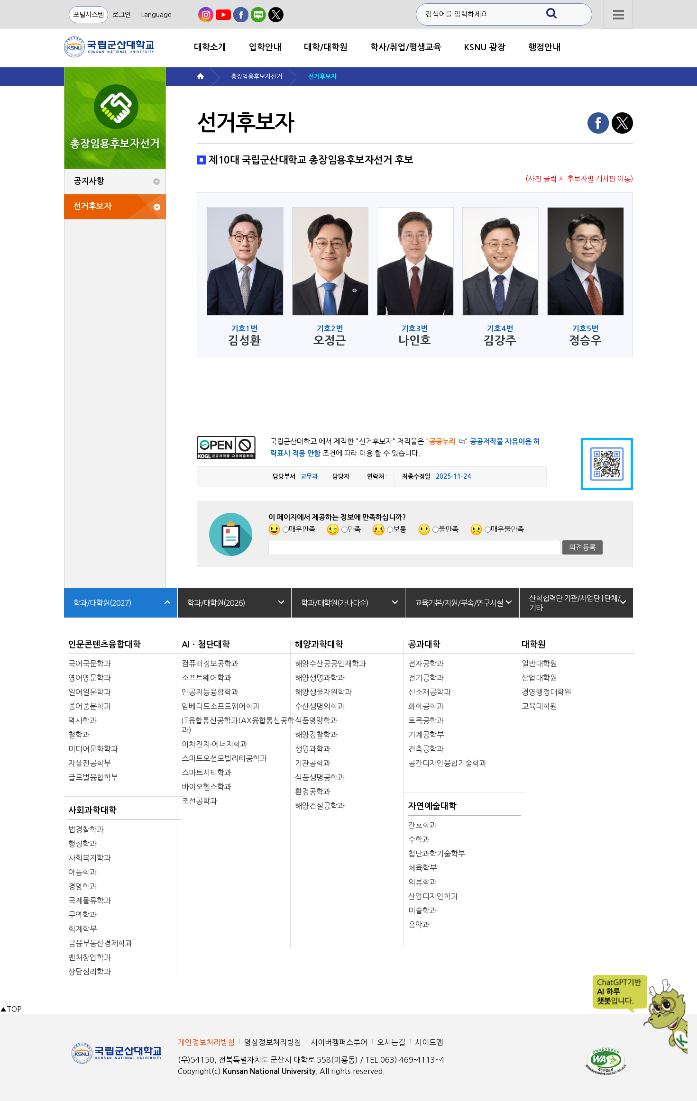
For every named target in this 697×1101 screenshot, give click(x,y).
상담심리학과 (89, 971)
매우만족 (302, 529)
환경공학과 (312, 791)
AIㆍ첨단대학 (206, 644)
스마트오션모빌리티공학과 (224, 758)
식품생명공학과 (320, 777)
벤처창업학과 (89, 957)
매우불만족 (507, 529)
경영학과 (82, 886)
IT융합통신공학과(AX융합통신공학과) (238, 725)
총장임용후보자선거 (256, 76)
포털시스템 (88, 14)
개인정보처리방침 (206, 1042)
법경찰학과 (86, 829)
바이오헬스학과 (206, 787)
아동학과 (82, 872)
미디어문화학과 (93, 749)
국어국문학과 (89, 663)
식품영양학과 (316, 720)
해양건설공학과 (320, 806)
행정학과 (82, 843)
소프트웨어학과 (206, 678)
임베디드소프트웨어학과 (221, 706)
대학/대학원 (326, 47)
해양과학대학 (319, 644)
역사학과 (82, 720)
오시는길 (391, 1042)
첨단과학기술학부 (436, 853)
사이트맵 (429, 1042)
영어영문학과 (89, 678)
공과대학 (424, 644)
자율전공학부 (89, 763)
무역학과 (82, 915)
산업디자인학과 (433, 896)
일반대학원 (539, 663)
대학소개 (210, 47)
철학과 (79, 734)
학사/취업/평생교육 (405, 47)
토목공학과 (426, 720)
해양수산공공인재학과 (330, 663)
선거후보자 (92, 206)
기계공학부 (426, 734)
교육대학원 (539, 706)
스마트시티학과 (206, 772)
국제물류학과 (89, 900)
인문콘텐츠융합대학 (104, 644)
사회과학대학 (92, 810)
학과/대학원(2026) (216, 603)
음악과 (419, 924)
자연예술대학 (432, 806)
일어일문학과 (89, 692)
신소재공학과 (429, 692)
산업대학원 (539, 678)
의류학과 (422, 882)
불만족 (449, 529)
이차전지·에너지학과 (215, 744)
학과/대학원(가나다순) (334, 603)
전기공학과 (426, 678)
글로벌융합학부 (93, 777)
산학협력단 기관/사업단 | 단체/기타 (574, 602)
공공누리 (442, 441)
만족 (354, 529)
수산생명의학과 (320, 706)
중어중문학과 (89, 706)
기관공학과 (312, 763)
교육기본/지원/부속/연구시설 (459, 603)
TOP (10, 1009)
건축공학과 (426, 749)
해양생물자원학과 (323, 692)
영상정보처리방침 (272, 1042)
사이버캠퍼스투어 (339, 1042)
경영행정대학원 (546, 692)
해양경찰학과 (316, 734)
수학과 (419, 839)
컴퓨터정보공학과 (210, 663)
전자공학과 (426, 663)
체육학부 (422, 868)
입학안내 (265, 47)
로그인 (121, 14)
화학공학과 (426, 706)
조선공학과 (199, 801)
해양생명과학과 (320, 678)
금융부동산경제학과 (100, 943)
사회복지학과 (89, 858)
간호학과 (422, 825)
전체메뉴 (618, 14)
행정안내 (544, 47)
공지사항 (89, 181)
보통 (399, 529)
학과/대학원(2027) (102, 603)
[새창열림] (205, 14)
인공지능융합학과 (210, 692)
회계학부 (82, 929)
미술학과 (422, 910)
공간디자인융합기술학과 (447, 763)
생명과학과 (312, 749)
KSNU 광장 (484, 47)
